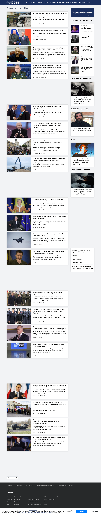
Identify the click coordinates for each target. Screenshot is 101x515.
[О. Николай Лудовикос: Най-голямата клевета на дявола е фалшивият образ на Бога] (82, 119)
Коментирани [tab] (86, 20)
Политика (40, 2)
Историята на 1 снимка (33, 499)
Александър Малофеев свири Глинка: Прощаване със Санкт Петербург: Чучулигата (82, 190)
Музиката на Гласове (80, 169)
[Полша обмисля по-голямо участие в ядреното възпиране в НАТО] (19, 350)
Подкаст (33, 2)
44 (45, 39)
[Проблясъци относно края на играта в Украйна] (19, 37)
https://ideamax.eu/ (77, 259)
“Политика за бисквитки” (44, 512)
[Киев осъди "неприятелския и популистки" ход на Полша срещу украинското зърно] (19, 54)
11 (45, 448)
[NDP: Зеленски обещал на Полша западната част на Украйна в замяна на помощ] (19, 257)
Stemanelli (75, 255)
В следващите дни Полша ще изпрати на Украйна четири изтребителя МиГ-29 (49, 438)
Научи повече (94, 511)
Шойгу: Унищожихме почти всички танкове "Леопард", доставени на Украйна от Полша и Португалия (47, 67)
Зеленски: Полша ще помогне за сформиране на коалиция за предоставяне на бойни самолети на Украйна (49, 311)
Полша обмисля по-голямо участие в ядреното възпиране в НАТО (48, 345)
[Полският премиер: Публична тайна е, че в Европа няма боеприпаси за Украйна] (19, 391)
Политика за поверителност (45, 485)
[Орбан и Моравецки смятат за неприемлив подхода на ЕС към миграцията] (19, 112)
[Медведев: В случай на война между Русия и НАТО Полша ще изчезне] (19, 223)
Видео (29, 497)
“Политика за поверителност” (27, 512)
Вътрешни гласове (79, 109)
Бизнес (45, 504)
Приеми (82, 511)
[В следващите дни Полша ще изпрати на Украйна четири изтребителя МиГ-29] (19, 443)
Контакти (19, 485)
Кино (73, 139)
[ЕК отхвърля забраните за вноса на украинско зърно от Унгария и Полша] (19, 205)
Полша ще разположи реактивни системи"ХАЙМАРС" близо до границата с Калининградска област (46, 421)
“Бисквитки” (33, 510)
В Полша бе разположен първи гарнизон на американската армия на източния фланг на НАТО (49, 403)
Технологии (60, 497)
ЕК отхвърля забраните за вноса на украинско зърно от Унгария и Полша (48, 200)
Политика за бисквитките (65, 485)
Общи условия (29, 485)
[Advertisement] (37, 92)
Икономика (65, 2)
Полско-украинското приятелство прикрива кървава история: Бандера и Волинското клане (48, 293)
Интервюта (73, 2)
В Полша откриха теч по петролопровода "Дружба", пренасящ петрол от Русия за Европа (50, 14)
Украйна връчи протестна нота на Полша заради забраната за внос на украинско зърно (49, 159)
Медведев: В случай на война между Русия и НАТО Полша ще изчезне (49, 217)
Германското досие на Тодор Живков (87, 36)
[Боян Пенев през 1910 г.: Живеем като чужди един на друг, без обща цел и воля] (82, 89)
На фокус (27, 2)
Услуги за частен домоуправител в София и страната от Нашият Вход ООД (82, 268)
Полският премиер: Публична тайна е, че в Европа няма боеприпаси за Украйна (49, 386)
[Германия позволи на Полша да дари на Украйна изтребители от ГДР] (19, 240)
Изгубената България (81, 78)
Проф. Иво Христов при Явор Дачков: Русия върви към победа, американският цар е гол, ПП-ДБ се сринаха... (87, 28)
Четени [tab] (74, 20)
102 (45, 210)
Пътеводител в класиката (34, 504)
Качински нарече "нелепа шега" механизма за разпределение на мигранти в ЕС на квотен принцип (48, 125)
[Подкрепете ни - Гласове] (82, 12)
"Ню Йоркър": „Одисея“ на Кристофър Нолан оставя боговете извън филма (81, 160)
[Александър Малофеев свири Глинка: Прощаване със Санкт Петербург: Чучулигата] (82, 180)
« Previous (10, 478)
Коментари (82, 2)
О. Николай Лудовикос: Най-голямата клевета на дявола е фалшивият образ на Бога (82, 130)
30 (45, 77)
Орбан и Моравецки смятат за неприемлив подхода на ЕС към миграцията (47, 107)
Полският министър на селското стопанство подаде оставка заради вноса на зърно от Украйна (49, 327)
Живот (45, 497)
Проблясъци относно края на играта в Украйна (48, 30)
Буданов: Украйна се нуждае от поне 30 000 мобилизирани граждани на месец (87, 48)
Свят (46, 2)
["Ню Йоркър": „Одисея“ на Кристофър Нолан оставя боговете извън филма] (82, 150)
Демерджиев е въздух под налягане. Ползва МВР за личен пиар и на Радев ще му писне (87, 58)
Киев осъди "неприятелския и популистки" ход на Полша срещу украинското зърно (49, 49)
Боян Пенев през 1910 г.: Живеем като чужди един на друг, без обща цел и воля (82, 99)
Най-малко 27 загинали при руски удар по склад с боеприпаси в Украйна (87, 69)
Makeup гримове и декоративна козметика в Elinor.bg (81, 251)
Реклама (10, 485)
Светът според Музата (34, 502)
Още (89, 2)
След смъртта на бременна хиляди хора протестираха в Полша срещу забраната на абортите (47, 142)
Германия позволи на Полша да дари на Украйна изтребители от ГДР (49, 235)
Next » (16, 478)
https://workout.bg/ (77, 263)
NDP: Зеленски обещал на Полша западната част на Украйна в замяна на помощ (49, 252)
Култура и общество (55, 2)
